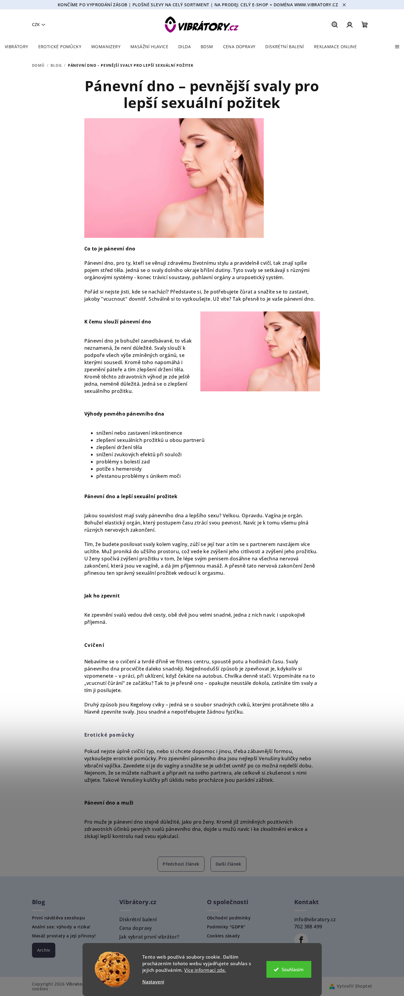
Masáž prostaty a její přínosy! (64, 936)
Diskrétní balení (138, 919)
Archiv (43, 950)
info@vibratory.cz (315, 919)
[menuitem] (16, 47)
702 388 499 (308, 926)
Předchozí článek (181, 864)
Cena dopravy (135, 928)
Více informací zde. (205, 970)
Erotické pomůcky (109, 735)
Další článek (228, 864)
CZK (36, 24)
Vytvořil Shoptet (354, 986)
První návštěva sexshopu (58, 918)
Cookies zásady (223, 936)
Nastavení (153, 982)
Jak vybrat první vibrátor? (149, 936)
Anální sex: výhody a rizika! (61, 927)
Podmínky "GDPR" (226, 927)
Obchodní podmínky (229, 918)
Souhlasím (293, 969)
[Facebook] (301, 940)
